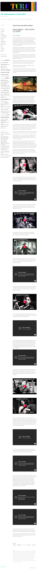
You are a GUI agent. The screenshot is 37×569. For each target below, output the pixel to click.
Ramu (17, 559)
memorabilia (4, 99)
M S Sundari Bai (29, 555)
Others (1, 45)
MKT (1, 101)
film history (7, 82)
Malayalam (5, 97)
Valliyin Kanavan (23, 560)
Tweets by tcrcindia (4, 56)
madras (2, 97)
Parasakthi (30, 557)
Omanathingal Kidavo (30, 556)
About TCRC (5, 19)
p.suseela (18, 557)
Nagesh (8, 106)
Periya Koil (26, 558)
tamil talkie (3, 122)
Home (2, 19)
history (8, 88)
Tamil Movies (6, 119)
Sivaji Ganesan (29, 559)
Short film (2, 47)
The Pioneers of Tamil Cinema (4, 132)
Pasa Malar (16, 558)
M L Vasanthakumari (24, 555)
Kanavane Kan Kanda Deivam (24, 554)
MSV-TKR (21, 556)
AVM (2, 66)
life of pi (16, 555)
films (6, 85)
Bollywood (2, 67)
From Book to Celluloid (3, 35)
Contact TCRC (23, 19)
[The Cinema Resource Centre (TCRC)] (18, 6)
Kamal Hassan (5, 95)
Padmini (2, 109)
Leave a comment (19, 561)
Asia (8, 64)
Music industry (5, 106)
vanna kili (27, 560)
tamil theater (7, 122)
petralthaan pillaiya (31, 558)
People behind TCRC (11, 19)
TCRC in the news (17, 19)
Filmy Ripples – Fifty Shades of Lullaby (24, 30)
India (4, 90)
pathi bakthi (19, 558)
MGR (18, 556)
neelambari (25, 556)
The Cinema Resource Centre (5, 126)
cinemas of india (5, 74)
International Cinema (3, 41)
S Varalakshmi (19, 559)
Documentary (2, 31)
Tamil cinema (5, 117)
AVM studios (5, 66)
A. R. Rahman (3, 60)
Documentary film (3, 78)
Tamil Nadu (3, 120)
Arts (3, 62)
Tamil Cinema (2, 48)
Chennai (3, 70)
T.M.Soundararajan (18, 560)
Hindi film (5, 88)
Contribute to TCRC (29, 19)
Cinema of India (5, 72)
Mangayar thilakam (15, 556)
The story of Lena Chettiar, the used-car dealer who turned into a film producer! (5, 152)
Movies (7, 103)
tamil (7, 114)
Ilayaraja (2, 90)
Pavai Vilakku (23, 558)
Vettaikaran (30, 560)
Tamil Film (2, 119)
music (23, 556)
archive (7, 60)
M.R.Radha (32, 555)
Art (1, 62)
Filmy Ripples (2, 34)
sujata (31, 559)
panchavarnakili (27, 557)
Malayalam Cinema (3, 44)
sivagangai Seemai (24, 559)
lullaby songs (19, 555)
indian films (6, 92)
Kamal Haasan (18, 554)
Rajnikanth (6, 111)
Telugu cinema (5, 124)
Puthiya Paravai (4, 109)
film (7, 78)
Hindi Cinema (2, 38)
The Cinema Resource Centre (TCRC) (13, 14)
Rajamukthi (14, 559)
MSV (1, 104)
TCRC (2, 124)
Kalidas (5, 94)
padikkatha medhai (21, 557)
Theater (2, 51)
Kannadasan (29, 554)
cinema (8, 70)
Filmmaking (3, 83)
